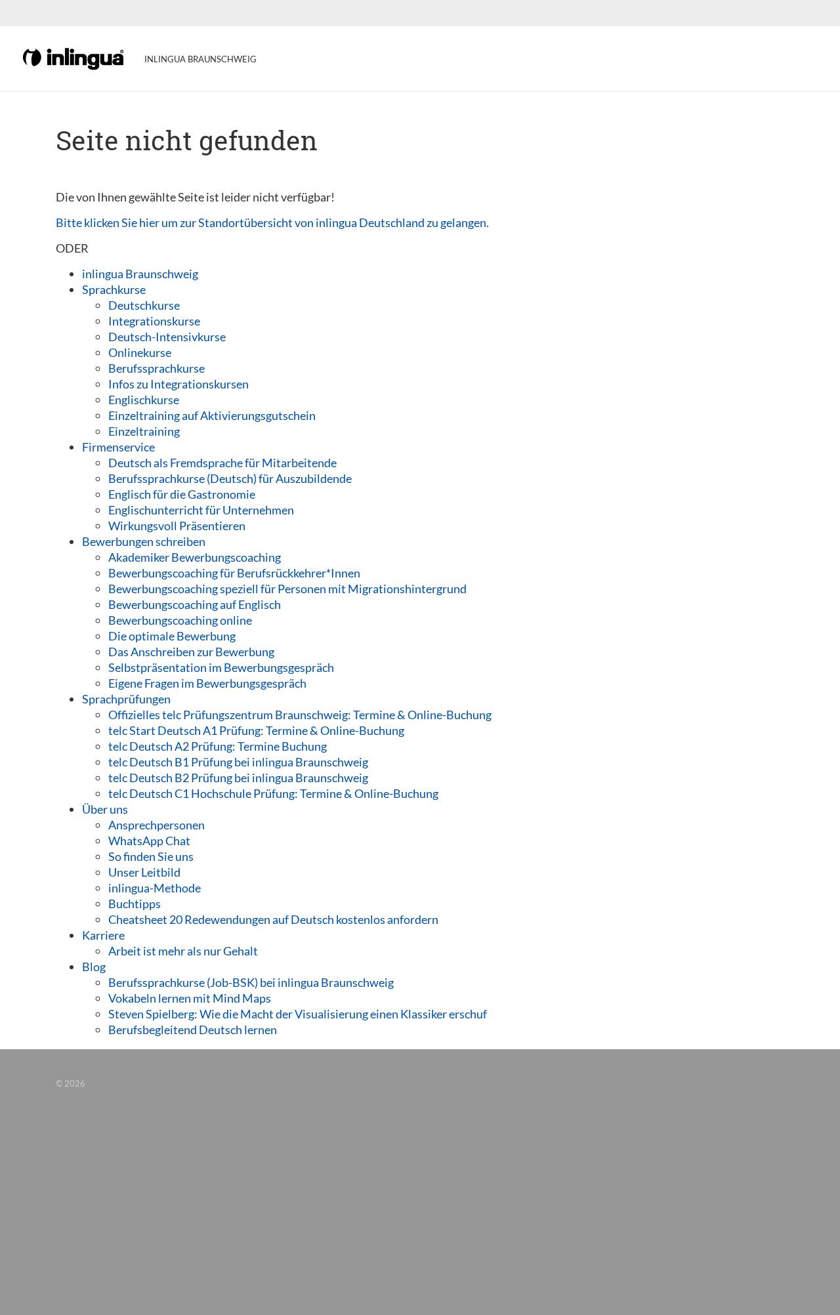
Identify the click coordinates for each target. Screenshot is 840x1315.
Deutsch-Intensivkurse (167, 336)
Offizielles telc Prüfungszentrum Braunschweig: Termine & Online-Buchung (300, 714)
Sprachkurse (114, 289)
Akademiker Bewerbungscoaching (194, 557)
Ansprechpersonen (156, 825)
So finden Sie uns (151, 856)
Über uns (105, 809)
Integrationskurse (154, 321)
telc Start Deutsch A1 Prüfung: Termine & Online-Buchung (256, 730)
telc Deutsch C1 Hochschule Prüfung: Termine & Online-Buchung (273, 793)
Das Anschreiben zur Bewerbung (191, 651)
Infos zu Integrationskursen (178, 384)
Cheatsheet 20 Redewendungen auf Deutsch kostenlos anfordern (273, 919)
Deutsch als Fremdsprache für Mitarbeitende (222, 462)
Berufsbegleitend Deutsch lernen (192, 1029)
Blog (94, 966)
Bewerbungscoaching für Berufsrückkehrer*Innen (234, 573)
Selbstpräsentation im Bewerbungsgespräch (221, 667)
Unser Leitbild (144, 872)
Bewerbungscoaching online (180, 620)
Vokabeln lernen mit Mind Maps (189, 998)
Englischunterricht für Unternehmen (201, 510)
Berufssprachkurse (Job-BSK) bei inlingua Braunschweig (251, 982)
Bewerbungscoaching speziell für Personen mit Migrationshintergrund (287, 588)
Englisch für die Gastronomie (181, 494)
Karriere (103, 935)
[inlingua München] (74, 58)
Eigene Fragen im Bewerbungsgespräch (207, 683)
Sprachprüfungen (126, 699)
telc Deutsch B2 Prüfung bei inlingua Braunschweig (238, 777)
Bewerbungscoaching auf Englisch (194, 604)
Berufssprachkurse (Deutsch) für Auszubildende (230, 478)
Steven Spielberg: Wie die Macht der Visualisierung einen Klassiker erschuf (297, 1014)
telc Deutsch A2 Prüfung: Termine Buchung (217, 746)
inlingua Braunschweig (140, 273)
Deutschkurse (144, 305)
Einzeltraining (144, 431)
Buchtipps (134, 903)
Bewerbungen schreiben (143, 541)
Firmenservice (118, 447)
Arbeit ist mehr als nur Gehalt (183, 951)
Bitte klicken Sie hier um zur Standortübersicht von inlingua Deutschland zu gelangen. (272, 222)
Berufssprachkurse (156, 368)
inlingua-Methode (154, 888)
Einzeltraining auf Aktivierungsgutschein (212, 415)
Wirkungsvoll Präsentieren (176, 525)
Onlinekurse (139, 352)
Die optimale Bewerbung (172, 636)
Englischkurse (143, 399)
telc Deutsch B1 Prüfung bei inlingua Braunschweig (238, 762)
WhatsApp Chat (149, 840)
